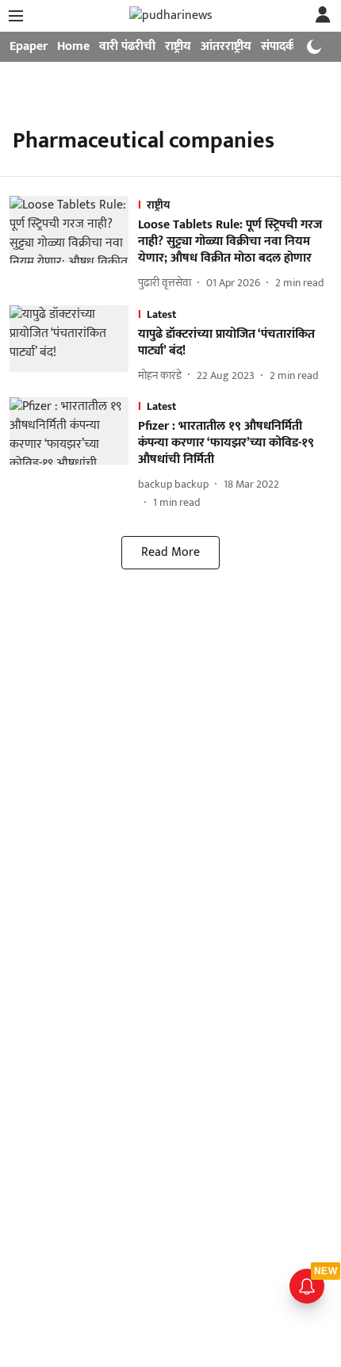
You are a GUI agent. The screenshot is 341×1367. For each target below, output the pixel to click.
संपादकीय (283, 46)
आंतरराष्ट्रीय (226, 46)
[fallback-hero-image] (74, 244)
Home (73, 46)
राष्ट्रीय (178, 46)
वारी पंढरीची (127, 46)
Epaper (29, 46)
